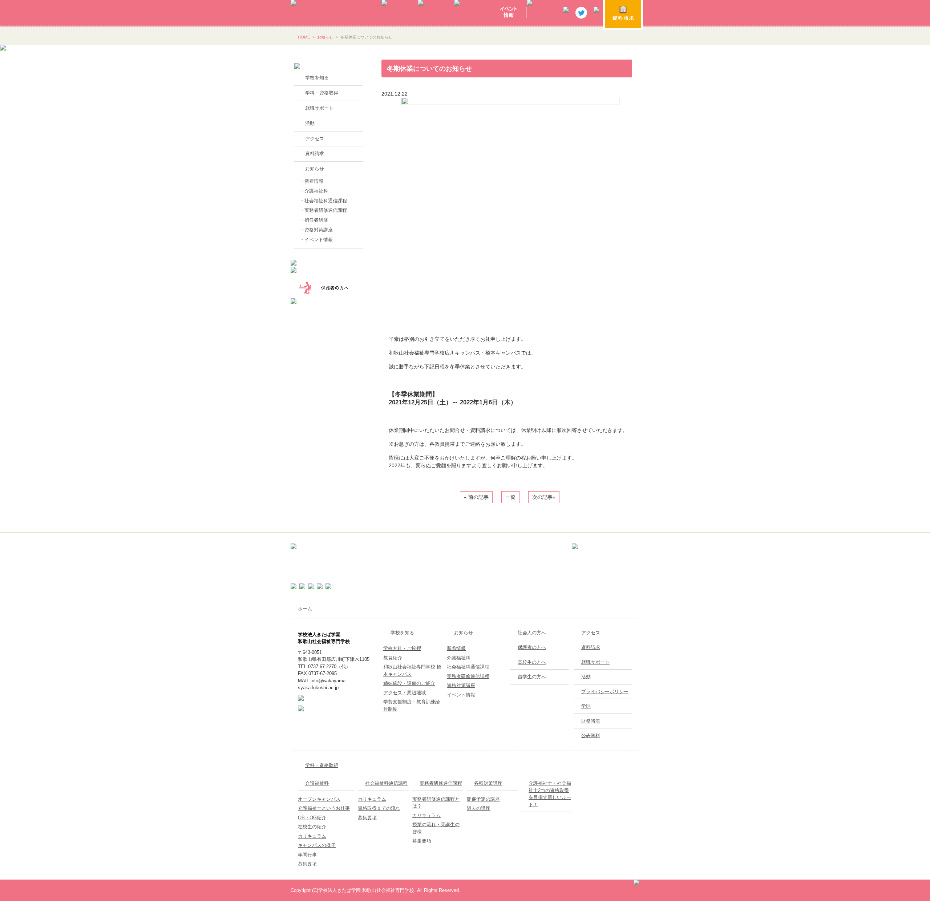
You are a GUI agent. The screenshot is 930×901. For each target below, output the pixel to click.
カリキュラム (312, 836)
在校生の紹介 (312, 826)
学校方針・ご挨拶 (402, 648)
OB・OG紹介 (312, 817)
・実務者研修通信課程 (323, 210)
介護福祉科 (458, 657)
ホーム (305, 608)
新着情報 (456, 648)
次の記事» (543, 497)
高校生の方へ (532, 662)
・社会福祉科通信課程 (323, 200)
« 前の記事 (476, 497)
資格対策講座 (461, 685)
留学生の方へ (532, 676)
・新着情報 (311, 181)
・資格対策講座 (316, 230)
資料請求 (314, 153)
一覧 (510, 497)
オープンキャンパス (319, 799)
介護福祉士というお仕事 (324, 808)
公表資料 (590, 735)
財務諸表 (590, 721)
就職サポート (319, 108)
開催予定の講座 (483, 799)
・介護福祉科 (314, 191)
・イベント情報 (316, 239)
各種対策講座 (488, 783)
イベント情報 (461, 695)
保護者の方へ (532, 647)
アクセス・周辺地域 (404, 692)
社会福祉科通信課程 (468, 667)
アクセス (314, 138)
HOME (304, 37)
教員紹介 (392, 657)
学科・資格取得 (321, 93)
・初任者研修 (314, 220)
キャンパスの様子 (317, 845)
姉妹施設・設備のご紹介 (409, 683)
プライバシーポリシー (604, 691)
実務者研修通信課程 (468, 676)
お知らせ (325, 37)
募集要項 (307, 863)
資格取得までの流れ (379, 808)
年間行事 (307, 854)
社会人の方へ (532, 632)
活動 (310, 123)
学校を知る (317, 77)
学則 (586, 706)
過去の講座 (478, 808)
